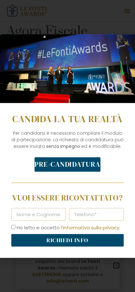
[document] (67, 146)
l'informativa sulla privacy (90, 227)
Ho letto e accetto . (68, 227)
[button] (126, 42)
